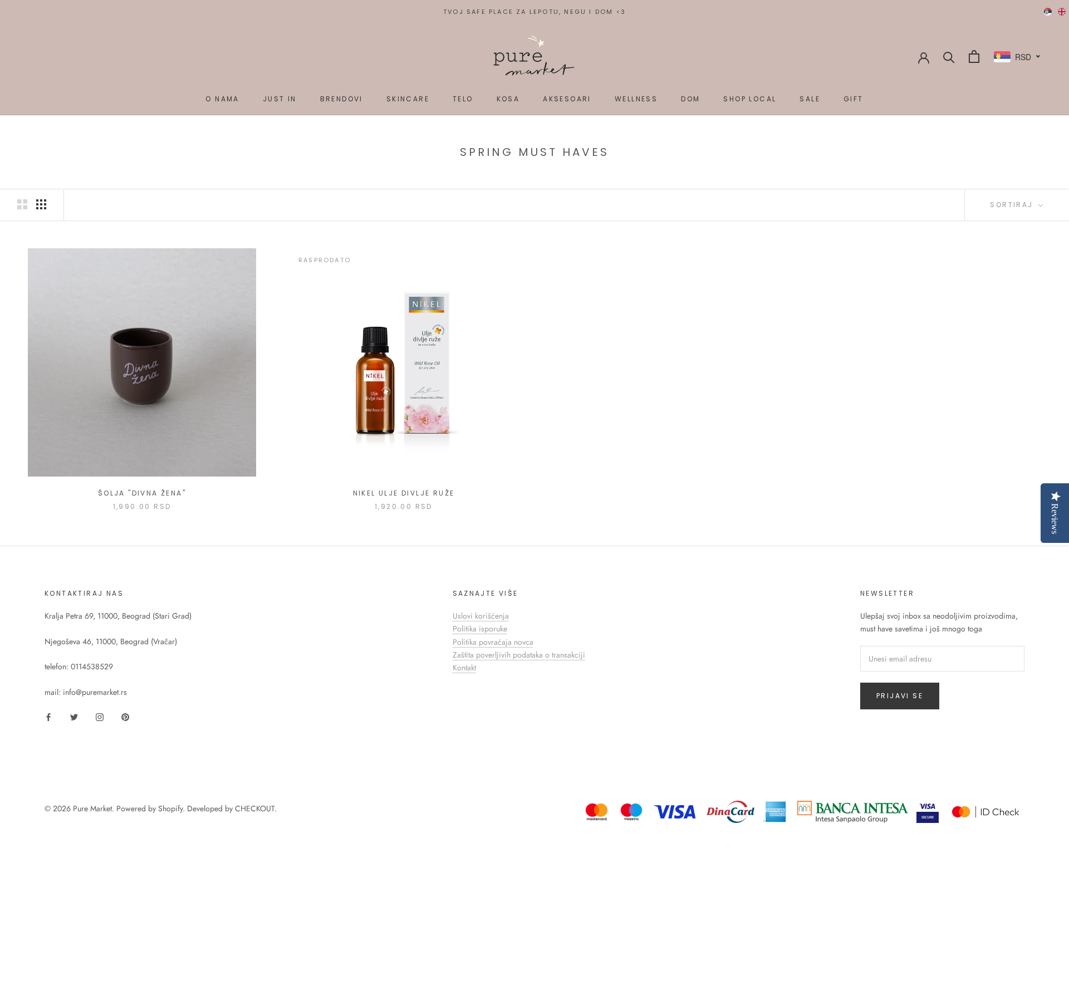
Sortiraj (1013, 204)
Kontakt (464, 667)
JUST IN (280, 99)
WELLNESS (636, 99)
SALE (810, 99)
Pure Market (92, 808)
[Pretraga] (949, 56)
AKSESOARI (567, 99)
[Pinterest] (125, 716)
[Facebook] (48, 716)
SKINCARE (407, 99)
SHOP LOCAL (749, 99)
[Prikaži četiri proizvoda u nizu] (41, 204)
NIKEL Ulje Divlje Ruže (404, 493)
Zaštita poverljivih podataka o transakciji (519, 654)
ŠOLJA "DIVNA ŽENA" (142, 493)
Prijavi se (899, 695)
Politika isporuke (480, 628)
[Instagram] (100, 716)
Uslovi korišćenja (481, 615)
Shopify (170, 808)
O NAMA (222, 99)
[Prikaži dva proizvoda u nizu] (22, 204)
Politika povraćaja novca (493, 642)
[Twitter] (74, 716)
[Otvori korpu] (974, 56)
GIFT (854, 99)
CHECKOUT (254, 808)
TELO (463, 99)
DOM (690, 99)
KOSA (508, 99)
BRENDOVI (341, 99)
